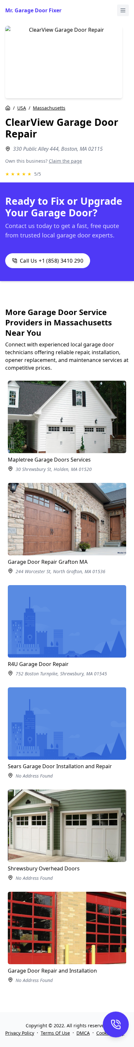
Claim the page (65, 161)
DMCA (83, 1033)
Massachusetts (49, 108)
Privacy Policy (19, 1033)
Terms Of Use (55, 1033)
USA (21, 108)
